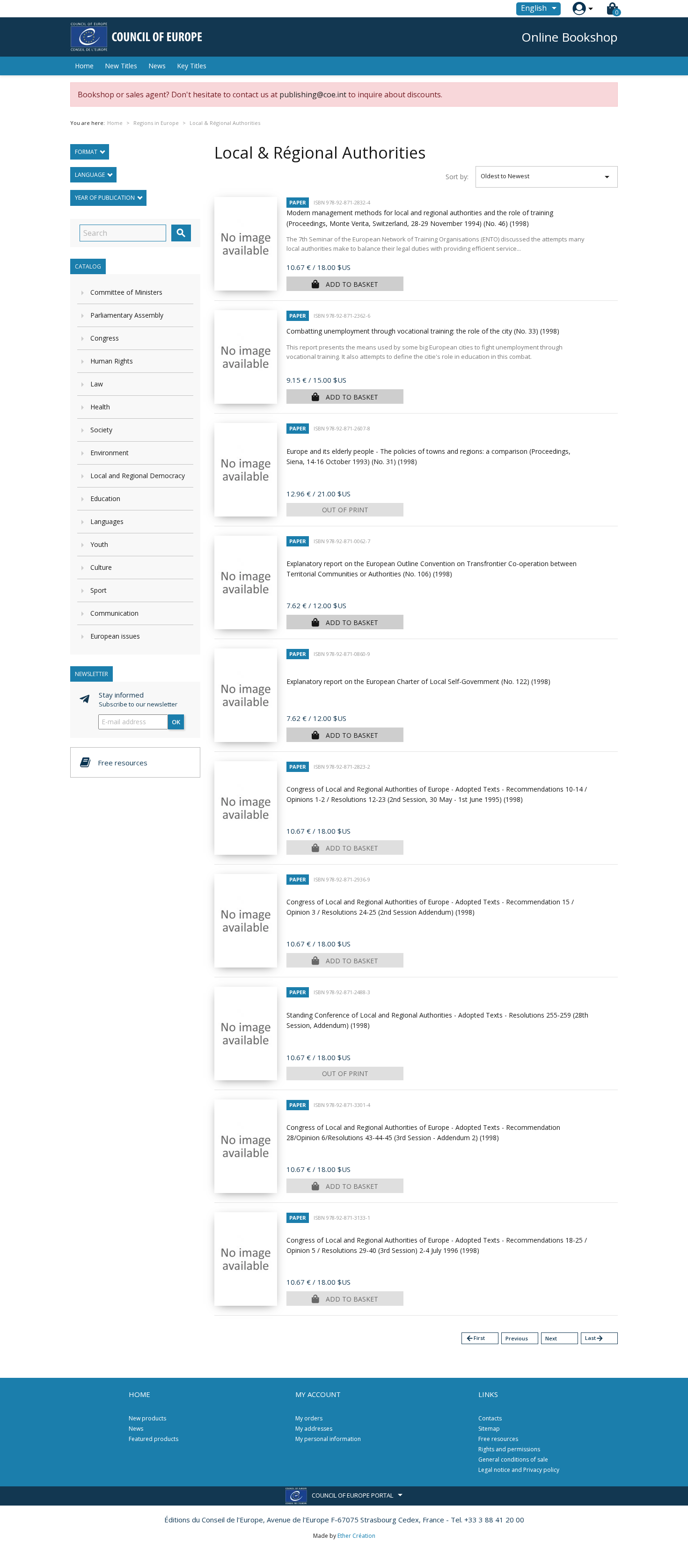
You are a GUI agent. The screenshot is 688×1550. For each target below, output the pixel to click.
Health (100, 406)
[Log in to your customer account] (579, 8)
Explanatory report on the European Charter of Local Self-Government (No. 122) (418, 681)
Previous (516, 1338)
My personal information (328, 1439)
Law (96, 383)
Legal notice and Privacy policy (518, 1470)
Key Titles (191, 65)
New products (147, 1418)
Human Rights (111, 361)
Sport (98, 590)
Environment (109, 452)
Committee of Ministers (126, 292)
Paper (297, 202)
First (475, 1338)
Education (105, 498)
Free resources (498, 1439)
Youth (99, 544)
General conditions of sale (513, 1459)
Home (84, 65)
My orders (308, 1418)
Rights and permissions (509, 1449)
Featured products (153, 1439)
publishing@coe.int (312, 94)
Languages (107, 521)
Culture (101, 567)
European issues (115, 636)
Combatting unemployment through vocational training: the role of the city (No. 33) (422, 331)
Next (551, 1338)
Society (101, 429)
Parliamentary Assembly (126, 315)
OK (176, 722)
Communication (114, 613)
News (157, 65)
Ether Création (356, 1536)
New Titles (121, 65)
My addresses (313, 1429)
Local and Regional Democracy (137, 475)
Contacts (490, 1418)
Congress (104, 338)
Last (594, 1338)
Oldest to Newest (547, 176)
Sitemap (489, 1429)
